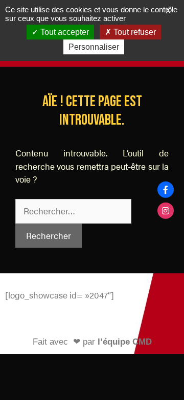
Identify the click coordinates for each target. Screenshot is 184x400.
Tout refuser (133, 32)
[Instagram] (165, 210)
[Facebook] (165, 190)
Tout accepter (63, 32)
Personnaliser (93, 47)
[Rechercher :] (73, 211)
